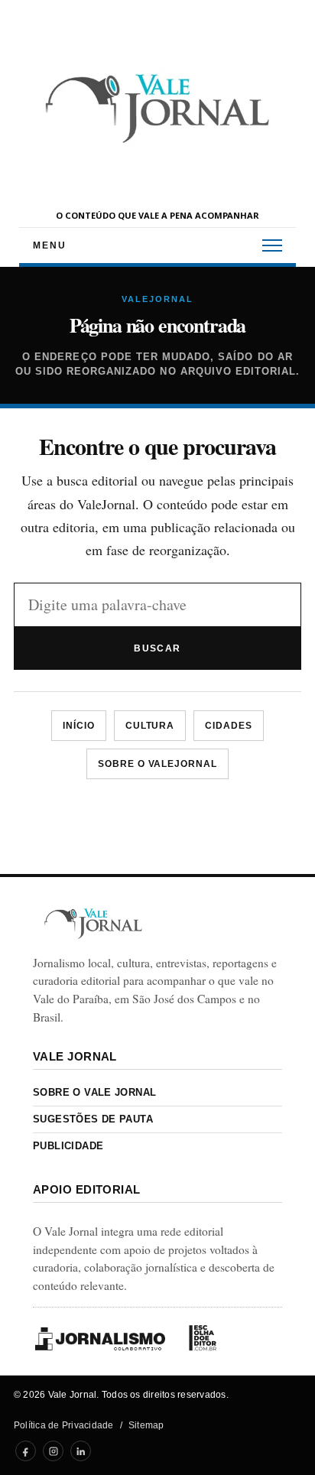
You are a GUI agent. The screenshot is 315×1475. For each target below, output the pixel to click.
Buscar (157, 648)
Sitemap (146, 1425)
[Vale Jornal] (93, 923)
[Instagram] (53, 1451)
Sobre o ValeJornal (157, 764)
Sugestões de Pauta (93, 1119)
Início (79, 725)
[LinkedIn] (80, 1451)
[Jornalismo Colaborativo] (100, 1338)
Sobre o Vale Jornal (94, 1092)
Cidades (228, 725)
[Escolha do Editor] (202, 1338)
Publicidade (68, 1146)
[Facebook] (25, 1451)
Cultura (150, 725)
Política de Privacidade (64, 1425)
